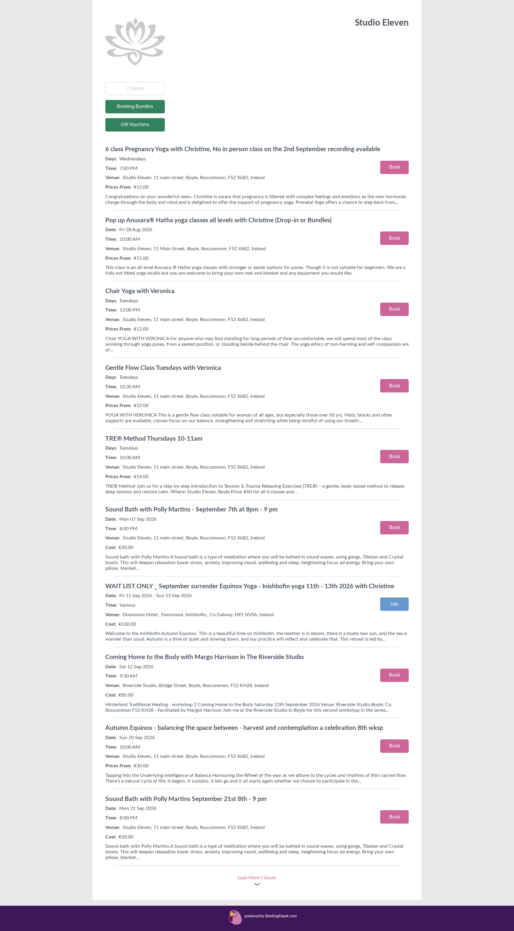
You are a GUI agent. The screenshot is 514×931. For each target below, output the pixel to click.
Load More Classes (256, 877)
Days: (111, 159)
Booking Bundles (135, 106)
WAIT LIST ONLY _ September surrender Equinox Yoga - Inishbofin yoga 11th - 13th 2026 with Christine (249, 586)
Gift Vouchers (135, 124)
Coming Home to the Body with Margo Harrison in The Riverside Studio (204, 657)
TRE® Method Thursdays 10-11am (154, 439)
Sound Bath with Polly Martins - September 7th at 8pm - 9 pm (191, 509)
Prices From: (118, 187)
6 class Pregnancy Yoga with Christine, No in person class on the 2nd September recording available (242, 149)
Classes (135, 88)
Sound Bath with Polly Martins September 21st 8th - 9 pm (186, 799)
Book (394, 167)
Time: (111, 168)
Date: (111, 229)
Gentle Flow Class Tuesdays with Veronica (163, 368)
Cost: (110, 547)
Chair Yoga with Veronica (140, 291)
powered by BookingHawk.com (271, 916)
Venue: (112, 177)
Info (394, 604)
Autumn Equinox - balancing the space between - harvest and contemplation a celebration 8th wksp (244, 728)
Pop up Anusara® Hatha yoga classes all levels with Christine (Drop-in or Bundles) (218, 220)
